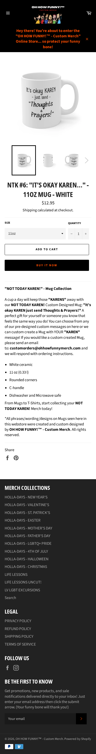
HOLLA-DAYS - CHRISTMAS (26, 567)
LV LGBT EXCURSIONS (22, 590)
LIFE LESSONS (16, 574)
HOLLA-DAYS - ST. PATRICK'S (27, 513)
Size (7, 223)
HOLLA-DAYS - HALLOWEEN (26, 559)
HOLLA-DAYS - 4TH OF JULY (26, 551)
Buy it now (46, 265)
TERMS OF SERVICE (20, 644)
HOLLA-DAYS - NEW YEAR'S (26, 497)
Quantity (74, 223)
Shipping (30, 210)
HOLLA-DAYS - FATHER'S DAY (27, 536)
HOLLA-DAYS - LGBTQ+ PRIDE (28, 543)
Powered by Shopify (77, 739)
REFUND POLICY (18, 629)
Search (10, 598)
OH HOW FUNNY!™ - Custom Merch (39, 739)
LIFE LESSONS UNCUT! (23, 582)
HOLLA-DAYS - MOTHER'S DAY (28, 528)
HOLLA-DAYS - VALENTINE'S (27, 505)
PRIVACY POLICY (18, 621)
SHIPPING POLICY (19, 636)
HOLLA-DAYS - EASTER (23, 520)
